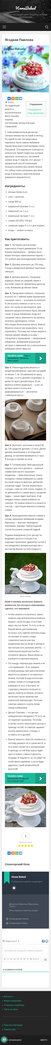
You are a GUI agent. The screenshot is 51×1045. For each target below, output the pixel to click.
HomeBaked (26, 8)
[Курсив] (8, 959)
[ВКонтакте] (9, 98)
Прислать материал (13, 1025)
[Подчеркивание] (11, 959)
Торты (12, 906)
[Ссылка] (30, 959)
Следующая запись (18, 923)
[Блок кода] (27, 959)
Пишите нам (9, 1029)
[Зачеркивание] (14, 959)
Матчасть (8, 996)
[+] (37, 959)
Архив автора (14, 887)
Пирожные (33, 904)
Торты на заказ (11, 1009)
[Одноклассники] (13, 98)
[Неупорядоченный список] (21, 959)
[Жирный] (4, 959)
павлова (27, 910)
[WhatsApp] (16, 98)
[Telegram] (20, 98)
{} (34, 959)
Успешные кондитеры (14, 1005)
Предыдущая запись (19, 919)
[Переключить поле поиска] (46, 27)
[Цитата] (24, 959)
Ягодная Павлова (19, 40)
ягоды (35, 910)
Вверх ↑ (45, 1040)
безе (11, 910)
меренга (18, 910)
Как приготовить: (36, 113)
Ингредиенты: (34, 109)
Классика (22, 904)
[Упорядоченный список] (17, 959)
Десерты (13, 904)
